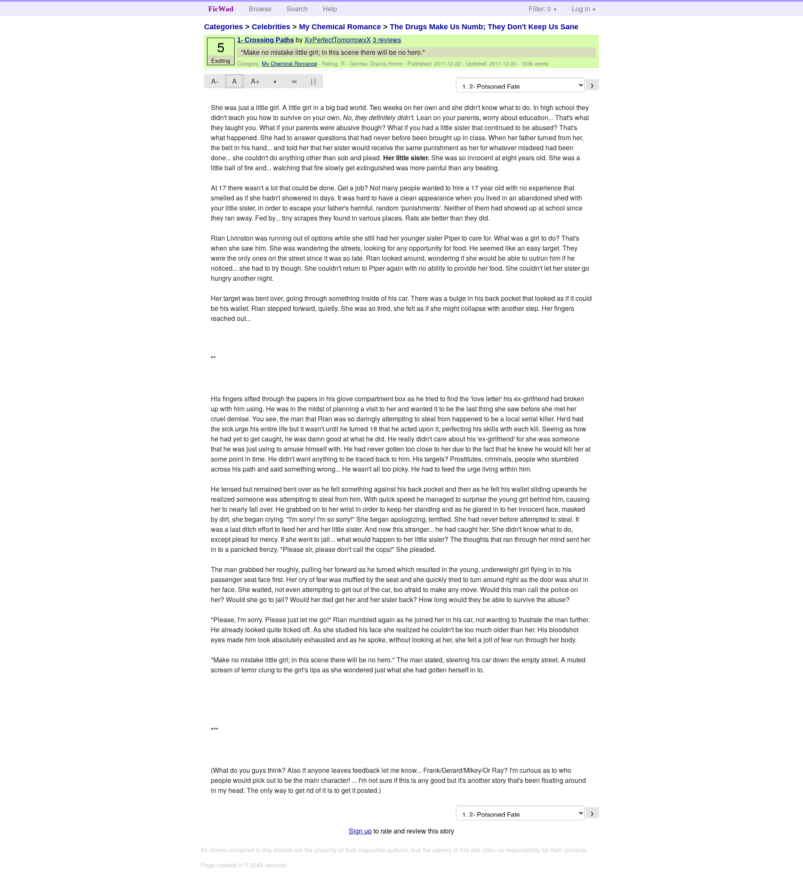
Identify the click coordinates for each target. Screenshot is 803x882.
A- (214, 81)
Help (330, 8)
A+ (255, 81)
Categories (223, 27)
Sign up (360, 831)
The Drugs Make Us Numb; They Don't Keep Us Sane (484, 27)
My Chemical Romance (340, 27)
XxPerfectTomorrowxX (337, 39)
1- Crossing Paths (265, 40)
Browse (260, 8)
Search (297, 8)
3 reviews (387, 39)
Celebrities (271, 27)
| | (313, 81)
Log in (581, 8)
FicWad (220, 9)
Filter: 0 (540, 8)
